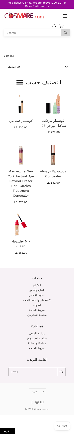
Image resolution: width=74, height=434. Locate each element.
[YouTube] (41, 402)
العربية (34, 391)
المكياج (37, 285)
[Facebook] (32, 402)
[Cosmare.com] (24, 15)
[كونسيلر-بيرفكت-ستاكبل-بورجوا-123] (53, 104)
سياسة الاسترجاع (37, 314)
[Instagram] (37, 402)
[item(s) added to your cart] (61, 26)
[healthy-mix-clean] (21, 224)
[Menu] (64, 16)
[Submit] (61, 372)
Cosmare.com (41, 409)
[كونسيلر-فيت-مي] (21, 104)
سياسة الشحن (37, 333)
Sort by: (9, 55)
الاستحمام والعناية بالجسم (37, 300)
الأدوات (37, 305)
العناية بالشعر (37, 290)
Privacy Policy (37, 343)
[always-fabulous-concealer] (53, 154)
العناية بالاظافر (37, 295)
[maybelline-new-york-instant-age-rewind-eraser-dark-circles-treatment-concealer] (21, 154)
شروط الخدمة (37, 309)
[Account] (54, 26)
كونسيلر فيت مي (20, 121)
